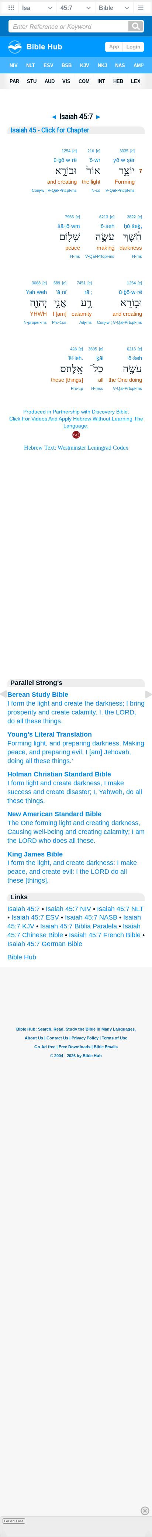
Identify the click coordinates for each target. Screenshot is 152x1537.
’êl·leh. (75, 358)
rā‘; (88, 292)
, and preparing (68, 743)
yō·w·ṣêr (124, 160)
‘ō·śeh (107, 226)
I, (101, 712)
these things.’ (52, 761)
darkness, (125, 823)
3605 (92, 349)
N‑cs (95, 190)
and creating (91, 823)
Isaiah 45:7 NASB (91, 917)
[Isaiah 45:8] (143, 710)
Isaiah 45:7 (23, 909)
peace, (17, 871)
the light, (38, 862)
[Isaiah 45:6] (9, 710)
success (19, 792)
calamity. (84, 712)
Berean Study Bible (37, 694)
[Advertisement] (76, 608)
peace (16, 752)
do (11, 721)
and (45, 783)
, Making (131, 743)
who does (53, 840)
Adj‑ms (85, 322)
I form (15, 783)
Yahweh (110, 792)
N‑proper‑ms (35, 322)
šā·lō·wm (69, 226)
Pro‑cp (77, 388)
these (15, 800)
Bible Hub (21, 957)
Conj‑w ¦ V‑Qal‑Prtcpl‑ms (54, 190)
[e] (132, 151)
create (62, 783)
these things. (44, 721)
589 (56, 283)
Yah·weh (36, 292)
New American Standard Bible (54, 814)
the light (37, 703)
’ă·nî (61, 292)
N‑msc (97, 388)
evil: (68, 871)
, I (84, 752)
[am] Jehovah (108, 752)
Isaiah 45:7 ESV (35, 917)
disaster (78, 792)
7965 (69, 217)
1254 (66, 151)
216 (90, 151)
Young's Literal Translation (49, 734)
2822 (131, 217)
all (20, 721)
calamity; (117, 831)
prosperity (22, 712)
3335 (124, 151)
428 (73, 349)
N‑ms (137, 256)
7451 (81, 283)
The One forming (32, 823)
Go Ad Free (14, 1521)
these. (86, 840)
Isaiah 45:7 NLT (120, 909)
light (39, 743)
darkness (104, 743)
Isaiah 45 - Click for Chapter (49, 130)
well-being (48, 831)
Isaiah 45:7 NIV (68, 909)
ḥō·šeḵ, (133, 226)
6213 (103, 217)
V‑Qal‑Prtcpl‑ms (120, 190)
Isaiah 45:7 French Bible (105, 935)
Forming (19, 743)
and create (67, 703)
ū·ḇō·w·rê (65, 160)
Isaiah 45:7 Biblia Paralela (78, 926)
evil (76, 752)
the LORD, (120, 712)
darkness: (100, 862)
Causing (19, 831)
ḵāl (99, 358)
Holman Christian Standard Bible (59, 774)
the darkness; (104, 703)
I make (114, 783)
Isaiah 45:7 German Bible (44, 944)
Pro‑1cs (59, 322)
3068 (36, 283)
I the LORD (92, 871)
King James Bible (35, 854)
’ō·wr (94, 160)
